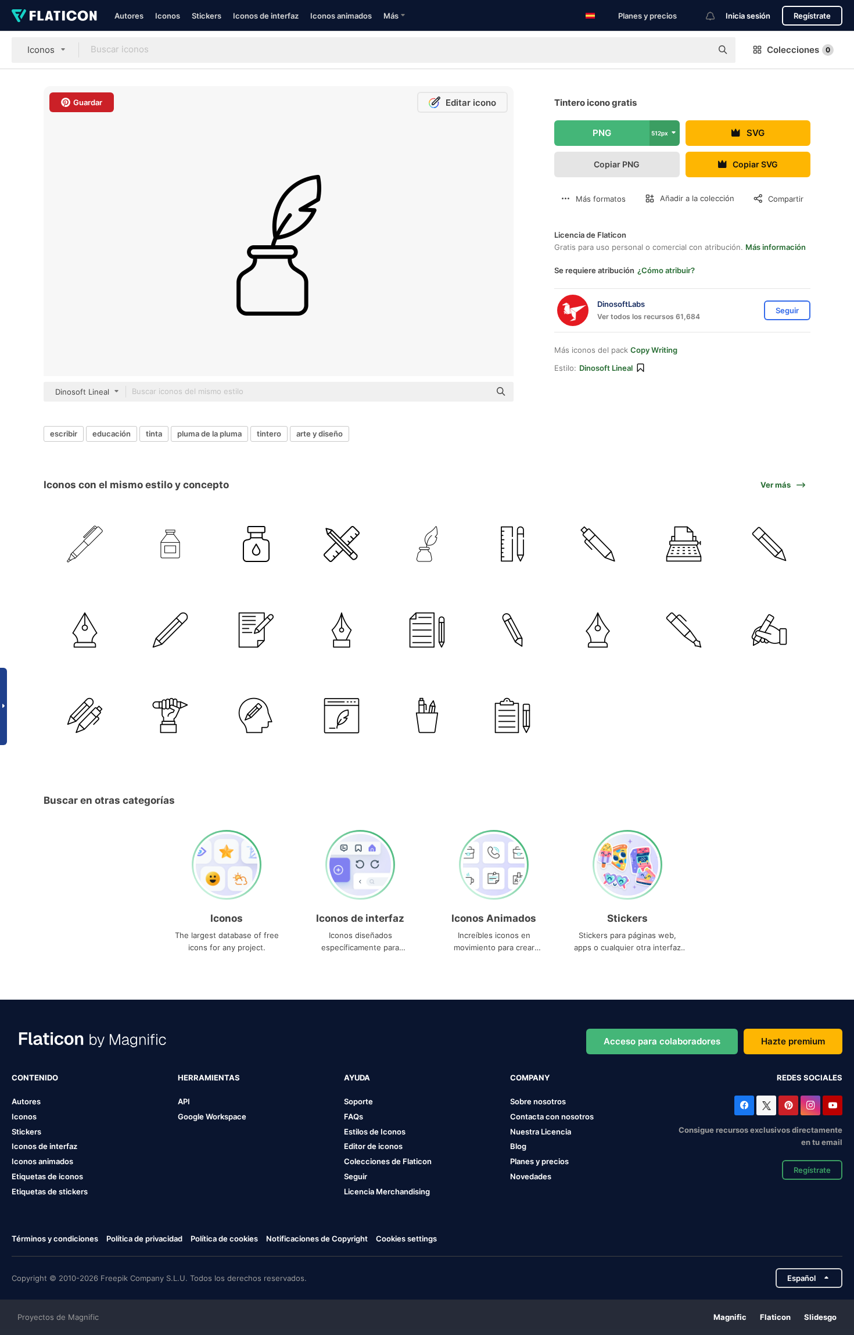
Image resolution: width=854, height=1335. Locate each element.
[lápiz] (341, 544)
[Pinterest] (788, 1105)
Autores (128, 15)
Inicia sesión (748, 15)
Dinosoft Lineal (606, 368)
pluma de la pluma (209, 433)
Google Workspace (212, 1116)
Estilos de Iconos (375, 1131)
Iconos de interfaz (266, 15)
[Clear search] (697, 50)
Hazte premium (793, 1041)
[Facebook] (744, 1105)
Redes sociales (809, 1077)
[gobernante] (512, 544)
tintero (269, 433)
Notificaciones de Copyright (317, 1238)
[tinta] (170, 544)
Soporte (358, 1101)
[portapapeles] (512, 715)
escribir (63, 433)
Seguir (355, 1176)
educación (111, 433)
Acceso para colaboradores (662, 1041)
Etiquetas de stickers (50, 1191)
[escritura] (769, 629)
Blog (518, 1146)
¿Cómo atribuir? (666, 270)
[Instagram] (810, 1105)
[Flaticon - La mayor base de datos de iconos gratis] (54, 15)
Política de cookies (224, 1238)
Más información (775, 247)
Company (530, 1077)
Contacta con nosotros (552, 1116)
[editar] (255, 715)
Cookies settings (406, 1238)
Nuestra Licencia (540, 1131)
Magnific (730, 1317)
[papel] (255, 629)
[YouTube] (832, 1105)
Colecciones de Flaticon (388, 1161)
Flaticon (775, 1317)
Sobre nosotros (538, 1101)
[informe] (427, 629)
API (184, 1101)
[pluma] (341, 715)
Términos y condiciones (55, 1238)
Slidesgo (820, 1317)
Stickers (206, 15)
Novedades (530, 1176)
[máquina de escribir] (683, 544)
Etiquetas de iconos (47, 1176)
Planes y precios (647, 15)
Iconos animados (341, 15)
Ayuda (357, 1077)
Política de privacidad (144, 1238)
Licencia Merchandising (387, 1191)
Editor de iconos (373, 1146)
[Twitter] (766, 1105)
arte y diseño (319, 433)
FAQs (353, 1116)
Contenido (35, 1077)
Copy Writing (653, 350)
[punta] (84, 629)
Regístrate (812, 15)
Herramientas (209, 1077)
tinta (154, 433)
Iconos (167, 15)
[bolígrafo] (84, 544)
